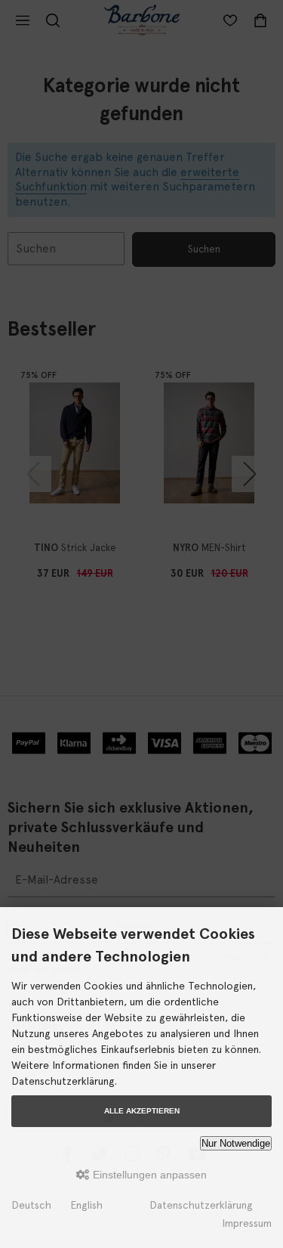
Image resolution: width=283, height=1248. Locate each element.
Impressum (247, 1223)
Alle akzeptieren (142, 1111)
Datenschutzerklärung (201, 1205)
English (86, 1205)
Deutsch (31, 1205)
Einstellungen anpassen (148, 1175)
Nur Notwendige (235, 1143)
